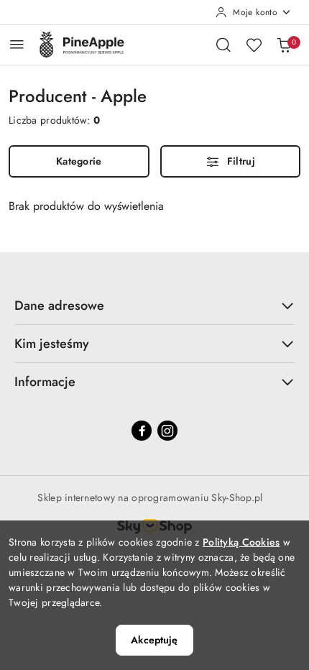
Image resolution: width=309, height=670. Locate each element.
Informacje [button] (44, 381)
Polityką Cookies (241, 542)
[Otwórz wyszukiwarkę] (223, 44)
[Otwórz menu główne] (17, 44)
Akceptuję (154, 640)
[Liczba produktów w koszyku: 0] (284, 44)
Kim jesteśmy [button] (51, 343)
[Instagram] (167, 431)
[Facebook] (142, 431)
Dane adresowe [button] (59, 305)
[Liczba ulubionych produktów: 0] (254, 44)
